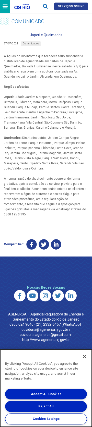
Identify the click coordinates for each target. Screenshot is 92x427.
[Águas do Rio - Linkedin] (71, 295)
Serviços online (71, 6)
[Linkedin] (56, 244)
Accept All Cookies (46, 394)
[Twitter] (44, 244)
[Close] (84, 356)
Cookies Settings (46, 419)
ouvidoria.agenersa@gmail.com (45, 335)
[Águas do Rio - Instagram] (45, 295)
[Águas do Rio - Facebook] (20, 295)
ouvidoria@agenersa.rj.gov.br (44, 329)
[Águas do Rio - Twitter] (58, 295)
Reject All (46, 406)
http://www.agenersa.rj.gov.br (46, 340)
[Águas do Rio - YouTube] (32, 295)
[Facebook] (31, 244)
